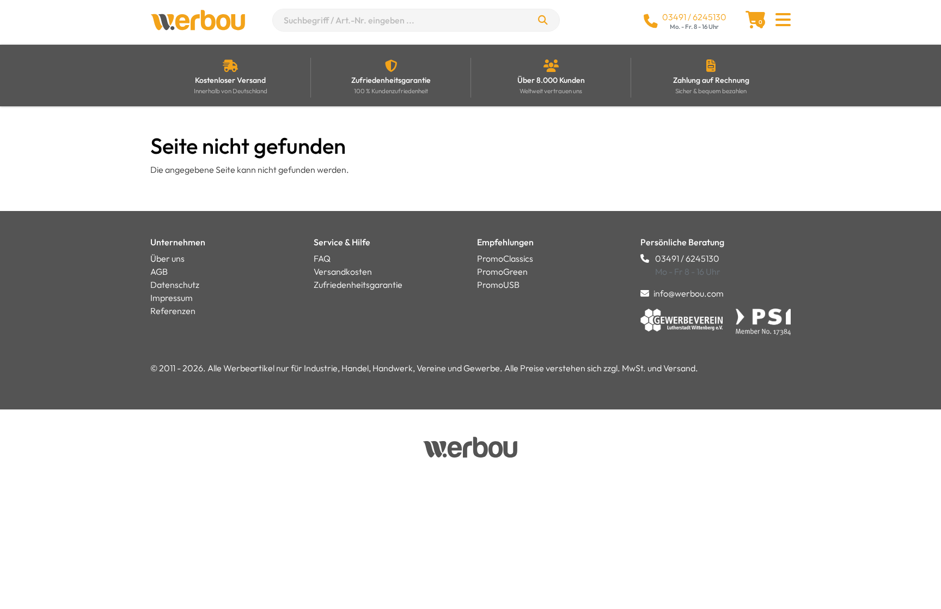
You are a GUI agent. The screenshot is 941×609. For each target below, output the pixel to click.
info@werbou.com (688, 293)
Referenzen (172, 310)
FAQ (322, 258)
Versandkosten (343, 271)
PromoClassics (505, 258)
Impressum (171, 297)
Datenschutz (174, 284)
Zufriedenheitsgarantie (358, 284)
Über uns (167, 258)
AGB (159, 271)
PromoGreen (502, 271)
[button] (783, 22)
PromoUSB (498, 284)
